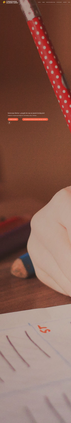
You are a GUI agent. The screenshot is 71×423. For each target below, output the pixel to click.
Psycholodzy (59, 2)
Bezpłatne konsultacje (50, 2)
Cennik (43, 2)
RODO (69, 2)
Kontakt (65, 2)
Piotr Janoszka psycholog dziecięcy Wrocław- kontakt (35, 119)
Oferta (39, 2)
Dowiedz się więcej (13, 119)
